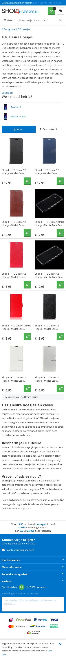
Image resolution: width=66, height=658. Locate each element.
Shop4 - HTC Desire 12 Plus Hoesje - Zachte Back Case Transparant (49, 225)
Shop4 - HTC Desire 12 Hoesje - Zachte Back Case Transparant (49, 277)
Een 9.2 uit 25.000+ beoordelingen (20, 2)
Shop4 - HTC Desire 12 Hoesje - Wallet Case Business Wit (14, 381)
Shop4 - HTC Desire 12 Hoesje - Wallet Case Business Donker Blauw (47, 173)
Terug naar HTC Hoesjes (17, 29)
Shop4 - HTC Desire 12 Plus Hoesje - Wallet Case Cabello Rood (16, 329)
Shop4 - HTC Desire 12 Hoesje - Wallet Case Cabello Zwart (47, 329)
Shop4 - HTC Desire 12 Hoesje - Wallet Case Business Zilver (47, 381)
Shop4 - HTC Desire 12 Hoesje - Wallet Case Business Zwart (14, 173)
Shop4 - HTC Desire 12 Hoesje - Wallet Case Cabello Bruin (14, 225)
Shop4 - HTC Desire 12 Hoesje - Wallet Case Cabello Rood (14, 277)
